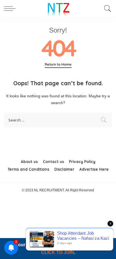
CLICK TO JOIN (57, 252)
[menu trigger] (11, 8)
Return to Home (58, 64)
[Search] (106, 8)
